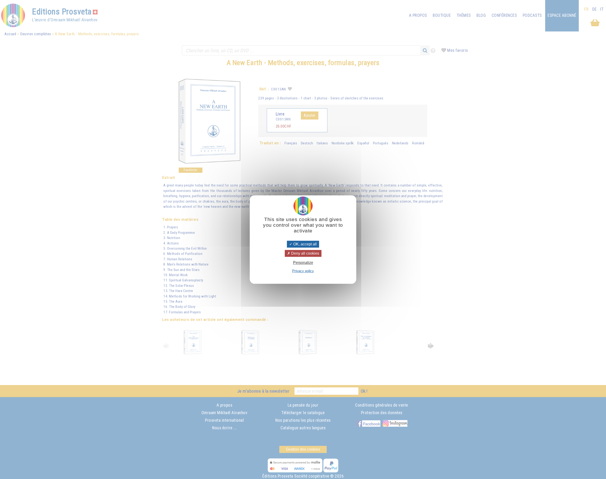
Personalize (303, 263)
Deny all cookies (304, 253)
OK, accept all (304, 244)
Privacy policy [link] (303, 271)
